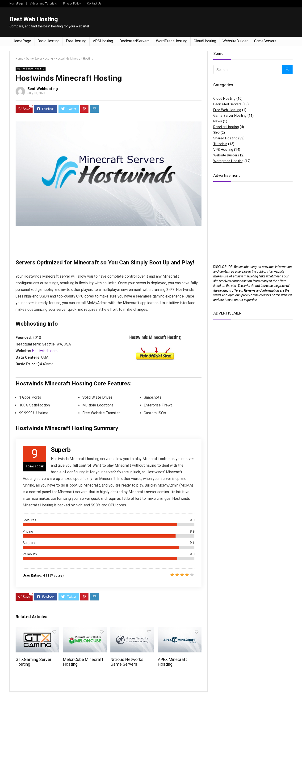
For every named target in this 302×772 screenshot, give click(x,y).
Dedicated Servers (227, 104)
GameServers (265, 41)
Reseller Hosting (226, 127)
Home (19, 58)
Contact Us (94, 3)
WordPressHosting (171, 41)
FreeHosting (76, 41)
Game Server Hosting (39, 58)
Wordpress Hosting (228, 161)
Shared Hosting (225, 138)
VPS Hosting (223, 149)
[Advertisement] (207, 21)
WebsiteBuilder (235, 41)
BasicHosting (48, 41)
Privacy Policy (72, 3)
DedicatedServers (134, 41)
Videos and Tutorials (43, 3)
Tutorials (220, 144)
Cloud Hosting (224, 98)
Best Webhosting (42, 88)
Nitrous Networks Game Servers (126, 662)
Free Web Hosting (227, 110)
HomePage (16, 3)
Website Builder (225, 155)
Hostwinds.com (45, 351)
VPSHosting (103, 41)
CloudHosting (205, 41)
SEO (216, 132)
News (217, 121)
